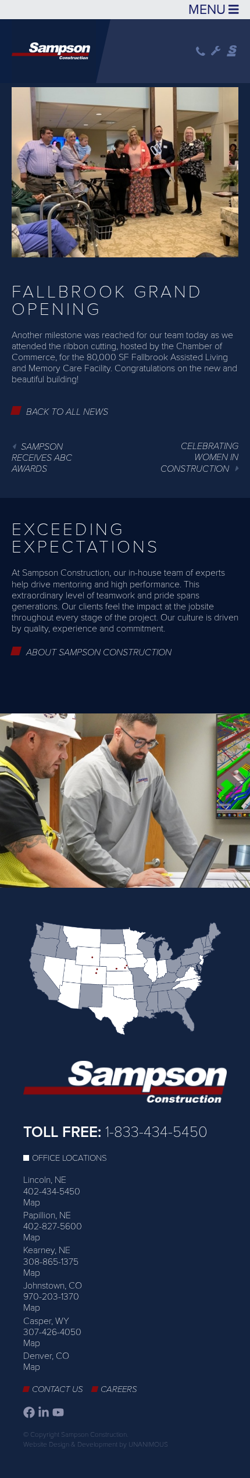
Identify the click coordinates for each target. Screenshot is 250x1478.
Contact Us (57, 1389)
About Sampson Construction (99, 652)
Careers (119, 1389)
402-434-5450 (51, 1191)
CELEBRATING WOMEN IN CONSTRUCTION (199, 457)
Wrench (216, 51)
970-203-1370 (51, 1297)
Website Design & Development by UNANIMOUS (95, 1444)
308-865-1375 (50, 1262)
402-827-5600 (52, 1226)
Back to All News (67, 412)
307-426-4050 (52, 1332)
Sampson (232, 51)
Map (31, 1202)
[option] (125, 800)
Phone (200, 51)
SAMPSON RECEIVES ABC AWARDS (42, 458)
